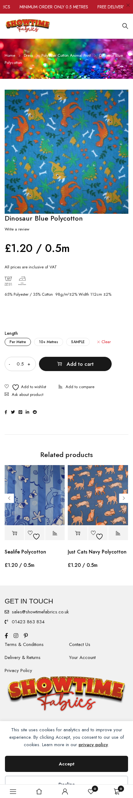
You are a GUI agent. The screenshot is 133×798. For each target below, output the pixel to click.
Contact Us (79, 644)
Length (11, 333)
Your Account (82, 657)
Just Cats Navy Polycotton (97, 551)
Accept (67, 763)
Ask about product (27, 394)
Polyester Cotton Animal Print (66, 55)
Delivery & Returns (23, 657)
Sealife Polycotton (25, 551)
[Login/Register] (65, 791)
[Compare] (76, 387)
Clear (106, 342)
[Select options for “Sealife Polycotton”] (14, 533)
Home (10, 55)
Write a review (17, 229)
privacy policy (93, 744)
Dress (28, 55)
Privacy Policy (18, 670)
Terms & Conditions (24, 644)
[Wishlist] (25, 387)
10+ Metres (48, 342)
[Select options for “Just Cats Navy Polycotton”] (77, 533)
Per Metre (18, 342)
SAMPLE (78, 342)
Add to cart (80, 364)
